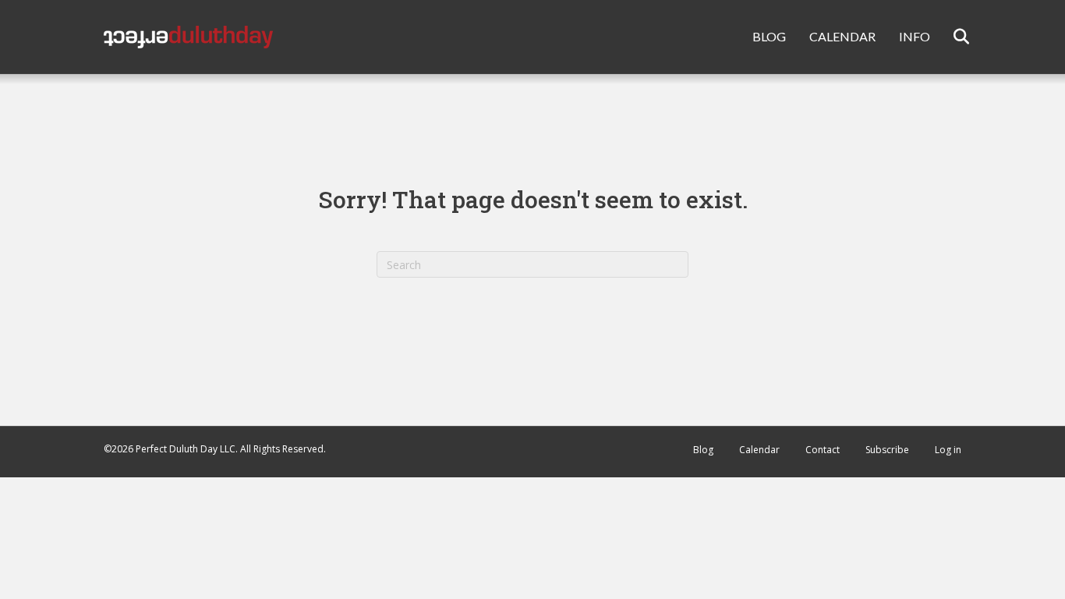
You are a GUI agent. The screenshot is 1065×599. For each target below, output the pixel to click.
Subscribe (887, 449)
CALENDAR (842, 36)
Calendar (759, 449)
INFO (914, 36)
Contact (822, 449)
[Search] (951, 37)
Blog (703, 449)
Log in (948, 449)
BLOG (769, 36)
